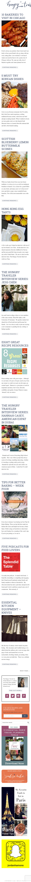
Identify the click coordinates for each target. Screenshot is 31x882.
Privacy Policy (21, 880)
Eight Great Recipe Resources (15, 343)
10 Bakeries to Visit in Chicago (13, 16)
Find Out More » (15, 690)
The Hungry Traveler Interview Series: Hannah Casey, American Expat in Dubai (15, 413)
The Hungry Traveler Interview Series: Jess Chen (15, 277)
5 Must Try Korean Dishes (13, 77)
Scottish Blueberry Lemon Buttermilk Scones (15, 144)
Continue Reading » (10, 67)
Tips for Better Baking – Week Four (13, 485)
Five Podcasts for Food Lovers (15, 548)
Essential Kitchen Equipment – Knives (11, 607)
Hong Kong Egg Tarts (13, 210)
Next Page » (24, 671)
